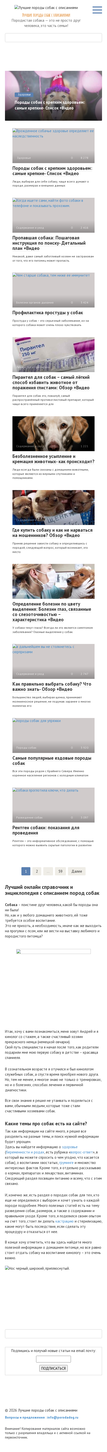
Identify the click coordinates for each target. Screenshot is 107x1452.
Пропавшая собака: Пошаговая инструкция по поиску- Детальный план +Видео (49, 243)
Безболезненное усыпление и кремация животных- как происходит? (53, 458)
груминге (66, 1162)
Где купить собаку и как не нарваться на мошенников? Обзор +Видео (52, 532)
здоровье (70, 1146)
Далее (76, 871)
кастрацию (64, 1221)
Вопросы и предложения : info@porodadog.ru (41, 1417)
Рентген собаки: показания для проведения (45, 830)
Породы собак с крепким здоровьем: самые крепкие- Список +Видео (52, 170)
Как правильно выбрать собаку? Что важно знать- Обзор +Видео (51, 686)
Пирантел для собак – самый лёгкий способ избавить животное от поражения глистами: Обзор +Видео (51, 382)
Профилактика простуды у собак (47, 312)
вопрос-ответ (81, 1152)
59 (60, 871)
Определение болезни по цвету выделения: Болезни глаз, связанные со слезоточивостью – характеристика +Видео (51, 611)
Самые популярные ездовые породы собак (51, 760)
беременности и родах (25, 1152)
